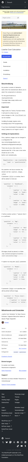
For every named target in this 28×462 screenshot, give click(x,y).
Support (5, 78)
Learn (3, 407)
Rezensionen (7, 66)
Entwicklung (6, 74)
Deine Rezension (6, 370)
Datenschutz (5, 402)
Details (5, 62)
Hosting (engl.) (6, 399)
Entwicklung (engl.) (7, 413)
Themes (17, 397)
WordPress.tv (6, 415)
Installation (6, 70)
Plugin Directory (6, 7)
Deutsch (7, 438)
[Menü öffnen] (25, 2)
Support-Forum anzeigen (9, 384)
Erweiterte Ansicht (7, 356)
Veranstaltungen (19, 410)
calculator (16, 352)
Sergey (6, 52)
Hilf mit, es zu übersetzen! (17, 12)
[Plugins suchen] (18, 17)
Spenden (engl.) (20, 413)
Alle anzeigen (22, 370)
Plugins (17, 399)
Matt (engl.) (6, 423)
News (3, 397)
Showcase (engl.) (20, 394)
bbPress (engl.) (7, 426)
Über (3, 394)
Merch (17, 415)
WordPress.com (7, 421)
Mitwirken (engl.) (19, 407)
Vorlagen (17, 402)
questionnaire (22, 352)
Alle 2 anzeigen (22, 348)
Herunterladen (7, 56)
